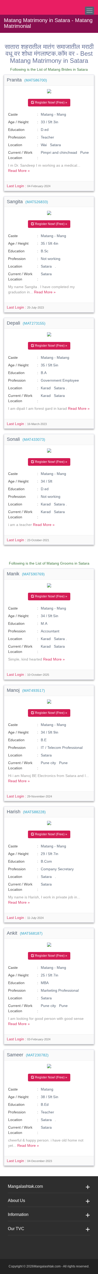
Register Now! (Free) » (50, 102)
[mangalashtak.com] (30, 5)
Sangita (27, 201)
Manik (26, 573)
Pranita (27, 80)
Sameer (28, 1054)
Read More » (19, 170)
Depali (26, 323)
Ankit (25, 933)
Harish (26, 811)
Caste (13, 114)
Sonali (26, 439)
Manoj (26, 690)
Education (16, 129)
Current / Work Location (20, 155)
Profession (17, 137)
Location (15, 145)
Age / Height (18, 122)
